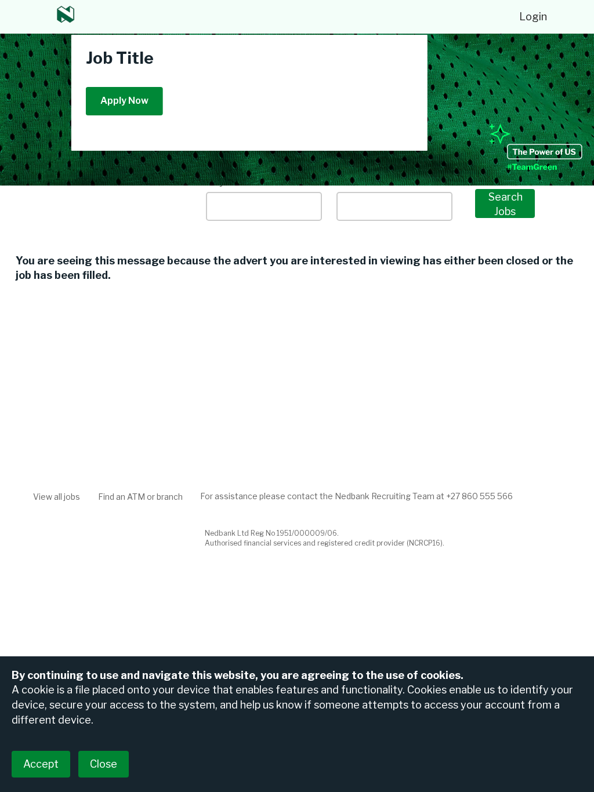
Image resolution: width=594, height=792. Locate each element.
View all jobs (56, 497)
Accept (41, 764)
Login (533, 16)
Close (103, 764)
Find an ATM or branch (140, 497)
